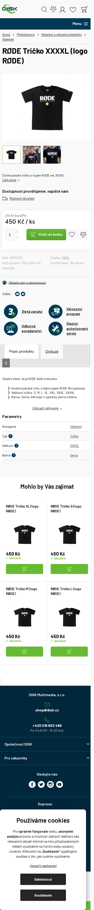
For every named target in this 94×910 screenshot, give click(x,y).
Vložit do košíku (50, 234)
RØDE (66, 258)
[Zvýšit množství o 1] (16, 232)
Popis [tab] (13, 351)
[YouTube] (59, 784)
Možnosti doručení (22, 198)
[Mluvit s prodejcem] (23, 294)
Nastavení (43, 865)
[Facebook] (32, 784)
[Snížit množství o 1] (16, 237)
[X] (41, 784)
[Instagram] (50, 784)
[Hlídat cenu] (24, 282)
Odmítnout (43, 879)
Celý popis (9, 180)
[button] (24, 569)
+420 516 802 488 (47, 725)
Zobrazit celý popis (45, 408)
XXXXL (74, 445)
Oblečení (76, 426)
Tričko (74, 436)
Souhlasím (43, 895)
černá (74, 455)
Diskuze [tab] (51, 351)
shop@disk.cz (47, 710)
